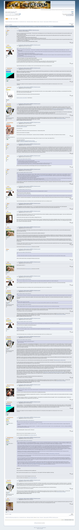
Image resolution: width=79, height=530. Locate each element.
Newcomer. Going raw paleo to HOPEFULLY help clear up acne (29, 30)
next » (73, 23)
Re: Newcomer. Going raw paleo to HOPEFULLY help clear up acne (29, 68)
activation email (13, 12)
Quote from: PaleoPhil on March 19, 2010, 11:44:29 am (24, 321)
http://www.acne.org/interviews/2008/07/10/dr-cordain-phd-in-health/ (54, 372)
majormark (9, 87)
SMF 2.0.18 (35, 527)
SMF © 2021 (39, 527)
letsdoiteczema (10, 417)
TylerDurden (9, 68)
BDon (8, 30)
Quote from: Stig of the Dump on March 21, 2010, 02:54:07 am (25, 420)
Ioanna (38, 21)
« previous (70, 23)
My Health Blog (25, 141)
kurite (8, 45)
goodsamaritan (10, 122)
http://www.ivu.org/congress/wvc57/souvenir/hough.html (42, 175)
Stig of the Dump (10, 384)
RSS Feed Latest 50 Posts (70, 15)
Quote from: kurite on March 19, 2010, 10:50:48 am (24, 304)
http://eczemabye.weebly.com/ (32, 477)
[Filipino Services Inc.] (7, 139)
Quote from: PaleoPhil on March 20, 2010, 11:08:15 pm (24, 440)
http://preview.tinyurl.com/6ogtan (61, 118)
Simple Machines (43, 527)
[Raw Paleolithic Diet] (7, 81)
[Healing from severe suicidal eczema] (7, 424)
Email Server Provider (31, 140)
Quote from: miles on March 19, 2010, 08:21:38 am (24, 252)
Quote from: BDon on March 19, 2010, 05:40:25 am (24, 293)
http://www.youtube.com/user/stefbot (22, 97)
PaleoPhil (9, 103)
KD (7, 211)
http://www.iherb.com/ (29, 246)
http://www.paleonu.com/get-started (59, 360)
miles (8, 227)
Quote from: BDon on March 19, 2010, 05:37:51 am (24, 189)
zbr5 (8, 498)
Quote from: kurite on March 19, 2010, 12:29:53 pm (24, 339)
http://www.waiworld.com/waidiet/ (22, 126)
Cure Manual (21, 141)
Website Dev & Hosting (24, 140)
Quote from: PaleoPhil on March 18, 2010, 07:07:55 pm (24, 172)
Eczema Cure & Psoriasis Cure (32, 141)
